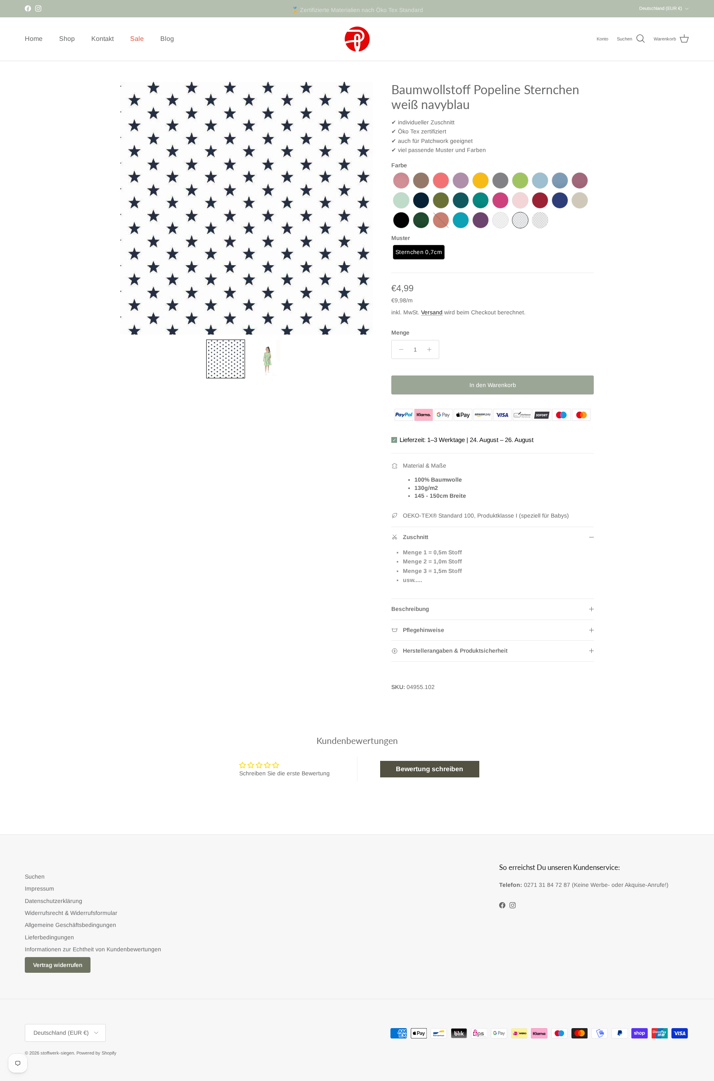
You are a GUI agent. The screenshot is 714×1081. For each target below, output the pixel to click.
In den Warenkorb (492, 385)
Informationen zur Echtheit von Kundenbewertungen (93, 949)
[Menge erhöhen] (431, 349)
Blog (167, 38)
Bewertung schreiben (429, 768)
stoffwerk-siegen (57, 1052)
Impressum (39, 888)
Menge (400, 332)
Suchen (35, 876)
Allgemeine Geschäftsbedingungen (70, 925)
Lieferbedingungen (49, 937)
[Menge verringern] (399, 349)
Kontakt (102, 38)
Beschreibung (410, 609)
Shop (67, 38)
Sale (137, 38)
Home (34, 38)
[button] (225, 359)
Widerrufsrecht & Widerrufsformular (71, 913)
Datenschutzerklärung (53, 901)
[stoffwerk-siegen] (357, 39)
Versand (432, 312)
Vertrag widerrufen (57, 965)
